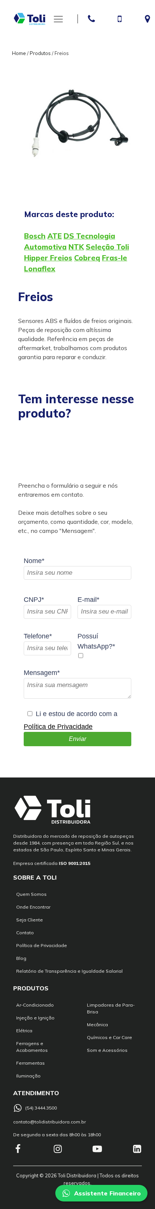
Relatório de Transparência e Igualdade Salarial (69, 971)
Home (19, 53)
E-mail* (88, 599)
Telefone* (38, 636)
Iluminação (28, 1076)
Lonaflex (39, 268)
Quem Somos (31, 894)
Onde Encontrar (33, 907)
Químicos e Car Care (109, 1037)
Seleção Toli (107, 246)
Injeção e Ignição (35, 1018)
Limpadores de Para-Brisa (111, 1008)
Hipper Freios (48, 257)
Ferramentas (30, 1063)
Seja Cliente (29, 920)
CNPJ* (34, 599)
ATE (54, 235)
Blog (21, 958)
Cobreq (87, 257)
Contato (25, 932)
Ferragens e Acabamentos (32, 1047)
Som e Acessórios (107, 1050)
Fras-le (114, 257)
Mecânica (97, 1024)
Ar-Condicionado (35, 1005)
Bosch (35, 235)
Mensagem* (42, 672)
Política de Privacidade (58, 726)
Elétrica (24, 1030)
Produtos (40, 53)
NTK (76, 246)
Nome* (34, 561)
